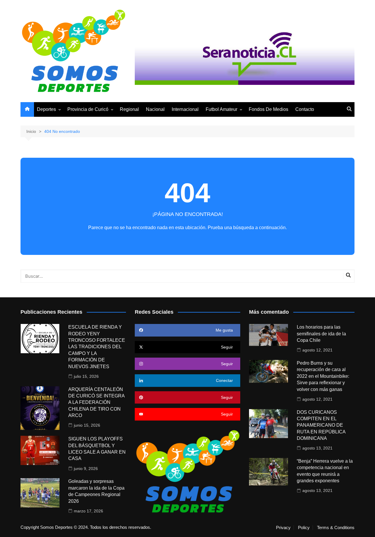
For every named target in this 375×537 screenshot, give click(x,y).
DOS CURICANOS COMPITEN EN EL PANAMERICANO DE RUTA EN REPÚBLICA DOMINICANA (321, 425)
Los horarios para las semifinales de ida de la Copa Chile (321, 334)
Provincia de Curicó (87, 109)
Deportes (46, 109)
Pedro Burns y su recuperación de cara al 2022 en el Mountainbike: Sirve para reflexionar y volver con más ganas (323, 376)
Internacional (185, 109)
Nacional (155, 109)
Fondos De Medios (268, 109)
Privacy (283, 527)
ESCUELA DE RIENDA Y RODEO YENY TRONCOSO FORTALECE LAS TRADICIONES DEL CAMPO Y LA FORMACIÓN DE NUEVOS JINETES (96, 347)
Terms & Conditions (335, 527)
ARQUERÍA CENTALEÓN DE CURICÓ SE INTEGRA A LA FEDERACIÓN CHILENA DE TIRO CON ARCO (96, 402)
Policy (304, 527)
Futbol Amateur (221, 109)
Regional (129, 109)
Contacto (304, 109)
